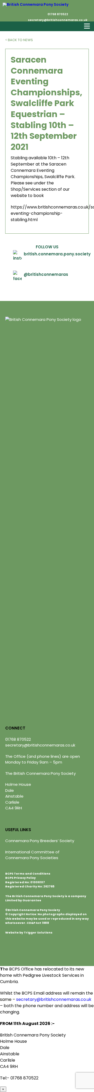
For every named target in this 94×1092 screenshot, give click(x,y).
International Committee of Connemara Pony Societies (32, 855)
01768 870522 (58, 14)
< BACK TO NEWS (19, 40)
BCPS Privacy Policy (20, 878)
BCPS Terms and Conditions (27, 873)
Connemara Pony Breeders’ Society (39, 840)
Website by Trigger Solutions (28, 932)
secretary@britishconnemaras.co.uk (57, 20)
